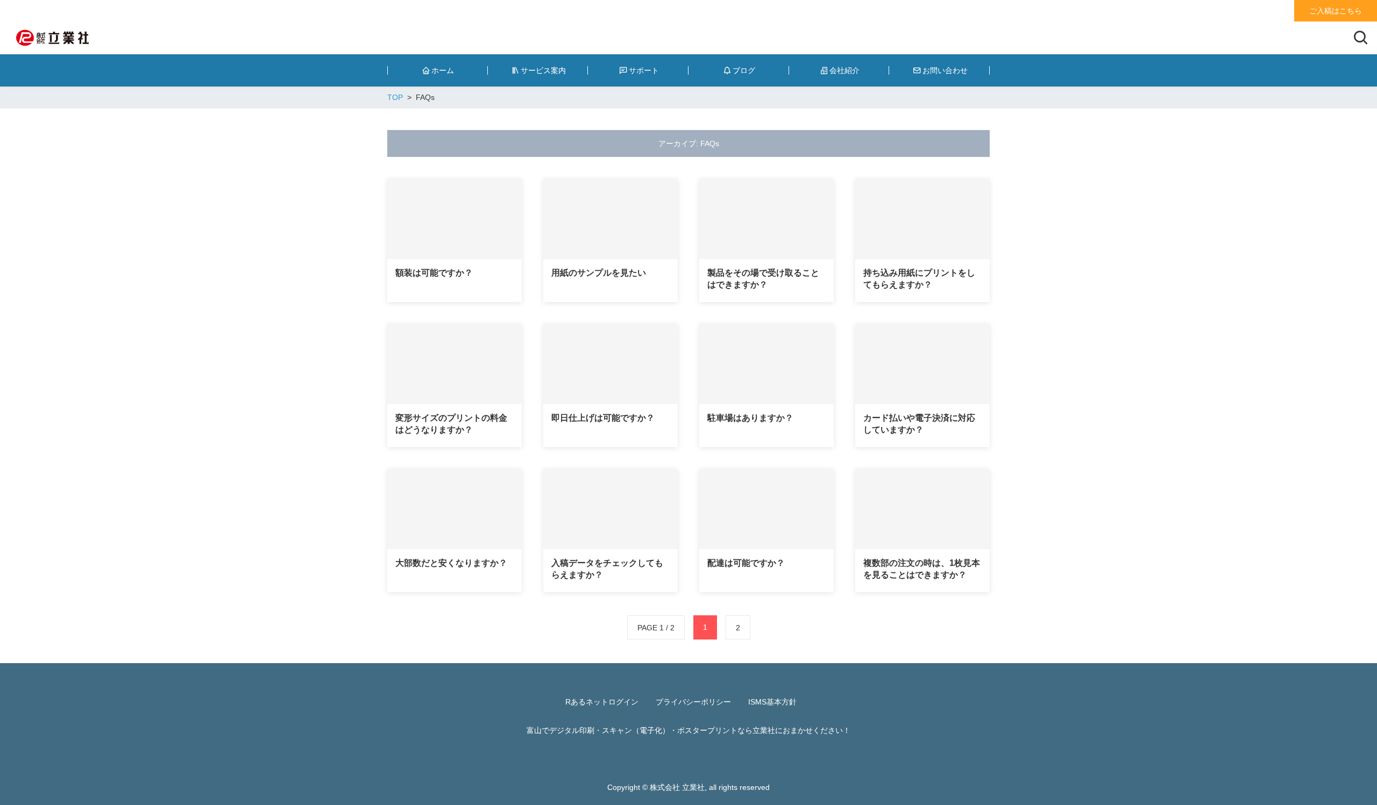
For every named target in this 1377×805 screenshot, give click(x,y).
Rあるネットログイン (601, 702)
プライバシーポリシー (693, 702)
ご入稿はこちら (1335, 10)
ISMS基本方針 (772, 702)
